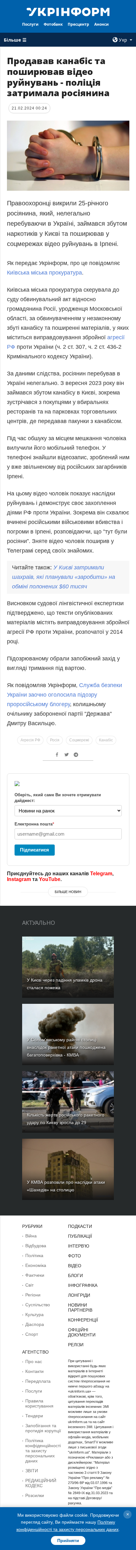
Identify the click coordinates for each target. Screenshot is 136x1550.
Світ (29, 1285)
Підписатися (34, 849)
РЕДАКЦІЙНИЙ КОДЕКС (40, 1483)
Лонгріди (79, 1295)
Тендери (34, 1415)
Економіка (35, 1265)
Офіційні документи (82, 1332)
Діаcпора (34, 1324)
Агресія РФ (30, 740)
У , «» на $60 (63, 577)
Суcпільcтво (37, 1304)
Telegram (101, 873)
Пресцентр (78, 24)
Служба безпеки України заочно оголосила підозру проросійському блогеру (64, 694)
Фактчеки (34, 1275)
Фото (74, 1255)
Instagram (19, 879)
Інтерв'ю (78, 1246)
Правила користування (39, 1403)
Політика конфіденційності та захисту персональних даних (43, 1450)
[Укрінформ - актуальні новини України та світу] (68, 11)
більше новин (68, 892)
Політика (34, 1255)
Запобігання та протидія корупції (43, 1428)
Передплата (38, 1381)
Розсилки (34, 1495)
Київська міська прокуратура (44, 272)
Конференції (83, 1319)
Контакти (34, 1371)
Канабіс (106, 740)
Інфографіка (82, 1285)
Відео (74, 1265)
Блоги (75, 1275)
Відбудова (35, 1245)
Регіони (32, 1294)
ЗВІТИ (31, 1470)
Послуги (30, 24)
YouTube (49, 879)
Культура (34, 1314)
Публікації (80, 1236)
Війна (31, 1235)
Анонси (101, 24)
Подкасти (80, 1226)
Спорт (31, 1334)
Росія (54, 740)
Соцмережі (79, 740)
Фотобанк (53, 24)
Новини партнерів (80, 1307)
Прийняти (68, 1540)
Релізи (75, 1344)
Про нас (33, 1361)
